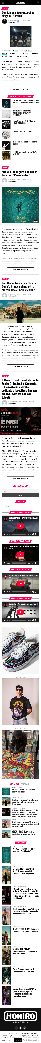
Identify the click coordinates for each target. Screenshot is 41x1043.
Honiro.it (13, 181)
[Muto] (33, 534)
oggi (16, 51)
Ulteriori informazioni (31, 1040)
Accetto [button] (18, 1040)
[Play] (4, 534)
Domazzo (13, 22)
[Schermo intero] (36, 534)
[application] (20, 526)
